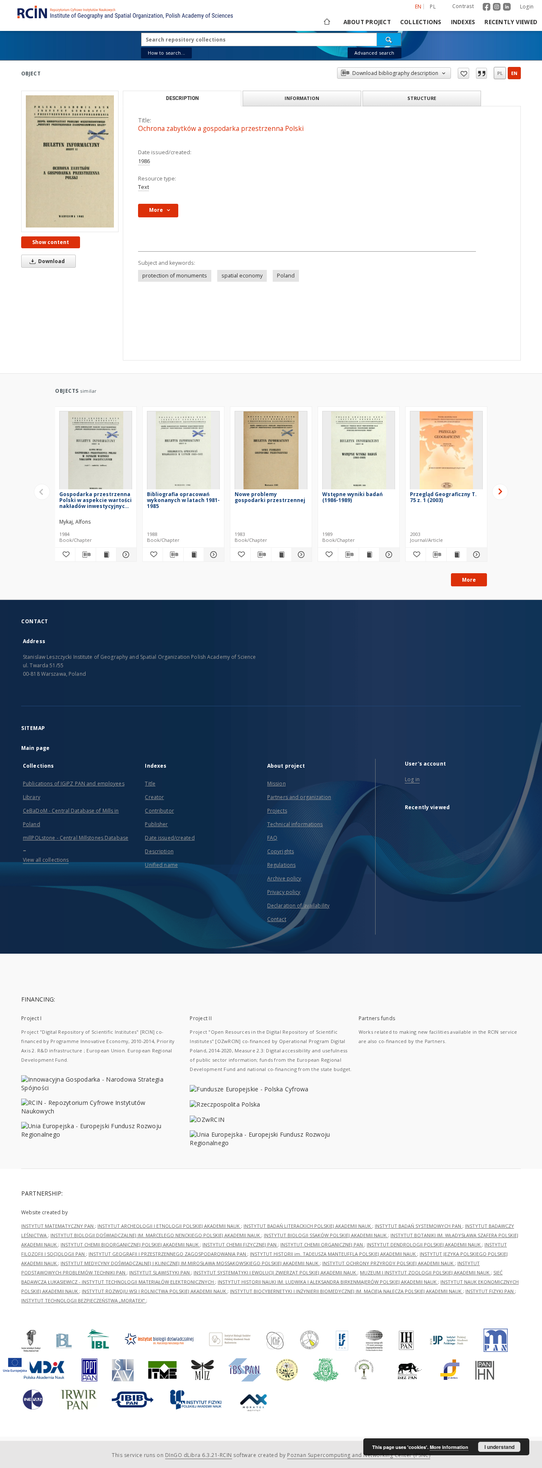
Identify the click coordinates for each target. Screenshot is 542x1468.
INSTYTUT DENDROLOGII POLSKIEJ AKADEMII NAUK (424, 1244)
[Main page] (326, 22)
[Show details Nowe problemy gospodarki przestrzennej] (300, 554)
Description (159, 851)
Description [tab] (182, 98)
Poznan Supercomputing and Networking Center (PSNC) (358, 1455)
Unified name (161, 865)
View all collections (46, 859)
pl (433, 6)
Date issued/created (169, 837)
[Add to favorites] (463, 73)
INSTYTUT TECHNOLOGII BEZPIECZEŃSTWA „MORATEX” (83, 1300)
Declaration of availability (298, 905)
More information (449, 1447)
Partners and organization (299, 797)
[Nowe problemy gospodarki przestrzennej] (271, 452)
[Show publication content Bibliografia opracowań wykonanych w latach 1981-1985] (194, 554)
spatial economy (242, 275)
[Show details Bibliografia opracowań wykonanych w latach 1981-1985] (213, 554)
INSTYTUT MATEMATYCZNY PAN (58, 1226)
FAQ (272, 837)
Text (143, 187)
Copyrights (280, 851)
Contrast (463, 6)
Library (31, 797)
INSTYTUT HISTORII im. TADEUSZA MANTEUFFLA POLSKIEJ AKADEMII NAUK (333, 1254)
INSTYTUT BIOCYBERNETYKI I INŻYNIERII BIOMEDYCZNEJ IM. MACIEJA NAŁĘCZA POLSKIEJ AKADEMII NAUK (346, 1291)
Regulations (281, 865)
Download (51, 261)
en (514, 73)
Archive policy (284, 878)
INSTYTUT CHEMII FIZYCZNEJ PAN (240, 1244)
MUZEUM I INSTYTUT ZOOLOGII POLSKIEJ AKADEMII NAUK (425, 1272)
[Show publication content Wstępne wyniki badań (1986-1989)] (369, 554)
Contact (276, 919)
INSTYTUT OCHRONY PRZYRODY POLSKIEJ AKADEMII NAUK (388, 1263)
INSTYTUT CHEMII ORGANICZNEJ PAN (322, 1244)
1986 (144, 161)
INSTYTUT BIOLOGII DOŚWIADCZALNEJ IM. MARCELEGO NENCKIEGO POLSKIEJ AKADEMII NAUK (155, 1235)
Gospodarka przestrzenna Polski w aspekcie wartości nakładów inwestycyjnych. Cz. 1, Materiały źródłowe (95, 500)
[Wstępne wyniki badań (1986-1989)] (359, 452)
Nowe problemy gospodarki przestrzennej (270, 497)
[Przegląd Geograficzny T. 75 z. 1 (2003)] (446, 452)
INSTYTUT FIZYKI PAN (490, 1291)
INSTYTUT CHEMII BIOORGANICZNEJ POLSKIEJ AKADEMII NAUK (130, 1244)
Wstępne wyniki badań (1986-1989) (352, 497)
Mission (276, 783)
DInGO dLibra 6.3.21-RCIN (198, 1455)
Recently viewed (510, 22)
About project (367, 22)
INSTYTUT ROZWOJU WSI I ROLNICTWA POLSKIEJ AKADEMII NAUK (154, 1291)
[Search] (389, 39)
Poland (286, 275)
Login (527, 6)
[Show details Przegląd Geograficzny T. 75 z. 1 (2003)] (476, 554)
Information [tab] (302, 98)
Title (150, 783)
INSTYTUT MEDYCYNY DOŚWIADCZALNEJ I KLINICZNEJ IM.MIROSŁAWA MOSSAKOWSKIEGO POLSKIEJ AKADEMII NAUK (190, 1263)
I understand (499, 1447)
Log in (412, 779)
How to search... (166, 53)
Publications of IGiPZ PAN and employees (73, 783)
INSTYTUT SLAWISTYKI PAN (160, 1272)
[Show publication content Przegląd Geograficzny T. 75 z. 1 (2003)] (457, 554)
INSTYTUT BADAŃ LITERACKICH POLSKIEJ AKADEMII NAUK (307, 1226)
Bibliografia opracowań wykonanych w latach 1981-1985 (183, 500)
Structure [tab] (421, 98)
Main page (35, 748)
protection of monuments (174, 275)
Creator (154, 797)
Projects (277, 810)
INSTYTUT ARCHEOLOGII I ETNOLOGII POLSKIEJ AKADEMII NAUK (169, 1226)
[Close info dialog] (481, 73)
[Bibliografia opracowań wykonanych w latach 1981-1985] (183, 452)
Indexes (463, 22)
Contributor (159, 810)
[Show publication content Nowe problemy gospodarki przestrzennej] (281, 554)
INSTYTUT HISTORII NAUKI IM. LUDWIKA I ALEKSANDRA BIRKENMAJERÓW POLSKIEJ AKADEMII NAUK (328, 1282)
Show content (50, 242)
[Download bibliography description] (85, 554)
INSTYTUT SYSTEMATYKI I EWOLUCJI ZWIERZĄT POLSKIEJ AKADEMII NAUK (275, 1272)
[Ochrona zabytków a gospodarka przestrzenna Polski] (70, 161)
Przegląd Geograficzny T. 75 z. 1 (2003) (443, 497)
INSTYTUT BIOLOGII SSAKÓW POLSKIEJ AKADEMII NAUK (326, 1235)
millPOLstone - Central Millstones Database (75, 837)
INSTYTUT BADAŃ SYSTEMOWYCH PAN (418, 1226)
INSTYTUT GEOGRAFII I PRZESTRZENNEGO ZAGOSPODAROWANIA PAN (167, 1254)
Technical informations (295, 824)
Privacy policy (284, 892)
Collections (421, 22)
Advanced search (374, 53)
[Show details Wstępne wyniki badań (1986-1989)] (388, 554)
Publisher (156, 824)
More (469, 579)
